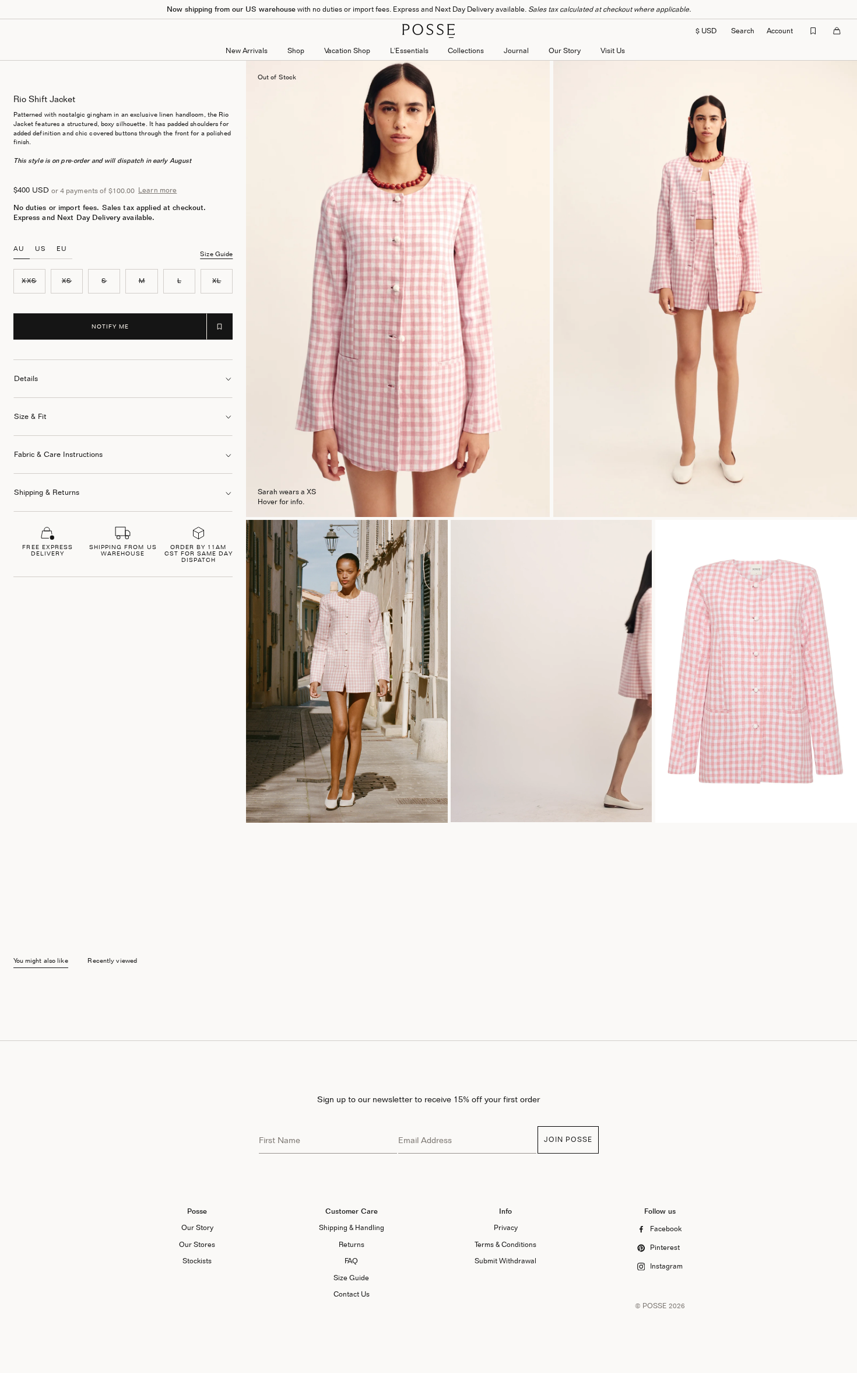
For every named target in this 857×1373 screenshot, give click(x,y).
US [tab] (40, 248)
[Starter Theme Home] (428, 31)
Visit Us (612, 50)
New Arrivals (247, 50)
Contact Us (351, 1294)
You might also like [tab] (40, 961)
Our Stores (197, 1244)
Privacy (506, 1227)
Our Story (565, 50)
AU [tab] (18, 248)
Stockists (197, 1260)
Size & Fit (30, 416)
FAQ (351, 1260)
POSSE (654, 1305)
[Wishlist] (813, 31)
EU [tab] (62, 248)
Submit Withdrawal (505, 1260)
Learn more (157, 190)
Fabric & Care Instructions (58, 454)
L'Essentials (409, 50)
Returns (351, 1244)
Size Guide (216, 254)
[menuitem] (247, 52)
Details (26, 378)
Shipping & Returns (46, 492)
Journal (516, 50)
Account (780, 30)
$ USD (706, 30)
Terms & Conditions (505, 1244)
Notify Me (110, 326)
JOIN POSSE (568, 1139)
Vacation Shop (347, 50)
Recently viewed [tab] (112, 961)
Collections (466, 50)
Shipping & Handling (351, 1227)
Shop (295, 50)
